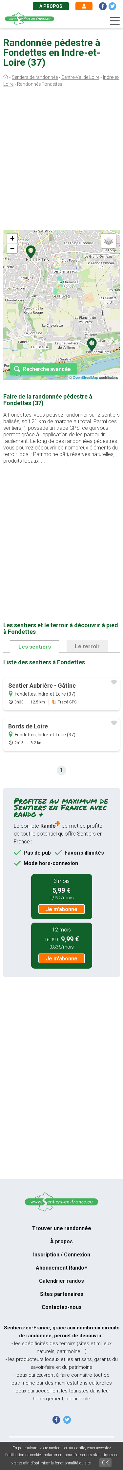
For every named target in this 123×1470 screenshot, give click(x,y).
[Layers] (108, 241)
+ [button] (12, 238)
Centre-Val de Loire (80, 77)
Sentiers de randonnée (35, 77)
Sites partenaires (61, 1294)
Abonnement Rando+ (62, 1268)
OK (105, 1462)
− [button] (12, 248)
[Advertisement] (61, 160)
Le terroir (87, 646)
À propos (50, 6)
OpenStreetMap (85, 377)
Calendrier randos (61, 1281)
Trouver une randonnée (61, 1228)
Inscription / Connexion (61, 1255)
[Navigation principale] (115, 21)
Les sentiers (34, 646)
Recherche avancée (47, 369)
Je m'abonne (61, 909)
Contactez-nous (62, 1307)
